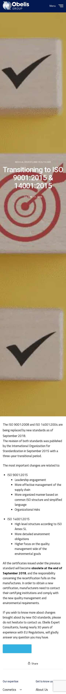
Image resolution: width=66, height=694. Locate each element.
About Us (42, 689)
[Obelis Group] (16, 5)
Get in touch (17, 649)
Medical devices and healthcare (33, 162)
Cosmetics (9, 689)
